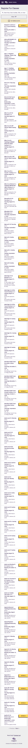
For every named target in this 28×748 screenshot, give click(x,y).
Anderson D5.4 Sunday (10, 522)
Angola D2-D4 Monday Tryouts (10, 650)
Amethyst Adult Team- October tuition (10, 391)
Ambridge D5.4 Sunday (10, 333)
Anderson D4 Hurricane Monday (9, 478)
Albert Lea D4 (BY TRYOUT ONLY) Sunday (10, 127)
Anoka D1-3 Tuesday (9, 703)
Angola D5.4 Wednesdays (9, 675)
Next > (17, 728)
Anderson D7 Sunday (9, 550)
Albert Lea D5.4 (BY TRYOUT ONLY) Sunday (10, 158)
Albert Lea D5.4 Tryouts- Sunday (10, 171)
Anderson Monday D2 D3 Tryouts (9, 565)
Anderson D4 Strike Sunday (9, 493)
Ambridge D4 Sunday (9, 319)
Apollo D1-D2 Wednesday (9, 716)
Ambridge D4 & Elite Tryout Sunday (9, 291)
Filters (13, 16)
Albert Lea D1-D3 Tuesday (8, 113)
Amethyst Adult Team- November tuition (10, 378)
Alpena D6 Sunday (9, 263)
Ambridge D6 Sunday (9, 348)
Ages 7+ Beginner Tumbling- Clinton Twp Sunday (10, 55)
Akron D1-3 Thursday (9, 83)
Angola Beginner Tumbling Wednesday (10, 623)
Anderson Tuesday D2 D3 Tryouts (10, 579)
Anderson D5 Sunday (9, 508)
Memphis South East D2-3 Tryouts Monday (9, 26)
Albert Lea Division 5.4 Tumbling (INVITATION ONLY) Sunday (10, 185)
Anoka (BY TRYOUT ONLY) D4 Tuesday (9, 689)
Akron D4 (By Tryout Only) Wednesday (9, 98)
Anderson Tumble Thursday (9, 593)
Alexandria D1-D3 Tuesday (8, 199)
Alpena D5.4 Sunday (9, 250)
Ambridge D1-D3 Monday (8, 276)
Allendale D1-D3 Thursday (8, 212)
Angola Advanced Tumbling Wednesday (10, 609)
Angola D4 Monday (9, 662)
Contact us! (17, 735)
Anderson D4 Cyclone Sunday (9, 463)
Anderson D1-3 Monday (10, 418)
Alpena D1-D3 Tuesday (10, 225)
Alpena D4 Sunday (9, 238)
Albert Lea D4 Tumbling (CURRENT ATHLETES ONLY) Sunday (9, 143)
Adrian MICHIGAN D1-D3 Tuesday (10, 40)
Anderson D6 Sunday (9, 536)
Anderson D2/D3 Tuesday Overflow (9, 448)
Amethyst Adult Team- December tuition (10, 363)
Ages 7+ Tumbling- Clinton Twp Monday (9, 70)
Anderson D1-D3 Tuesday (8, 433)
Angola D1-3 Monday (9, 637)
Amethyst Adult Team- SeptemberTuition (10, 405)
